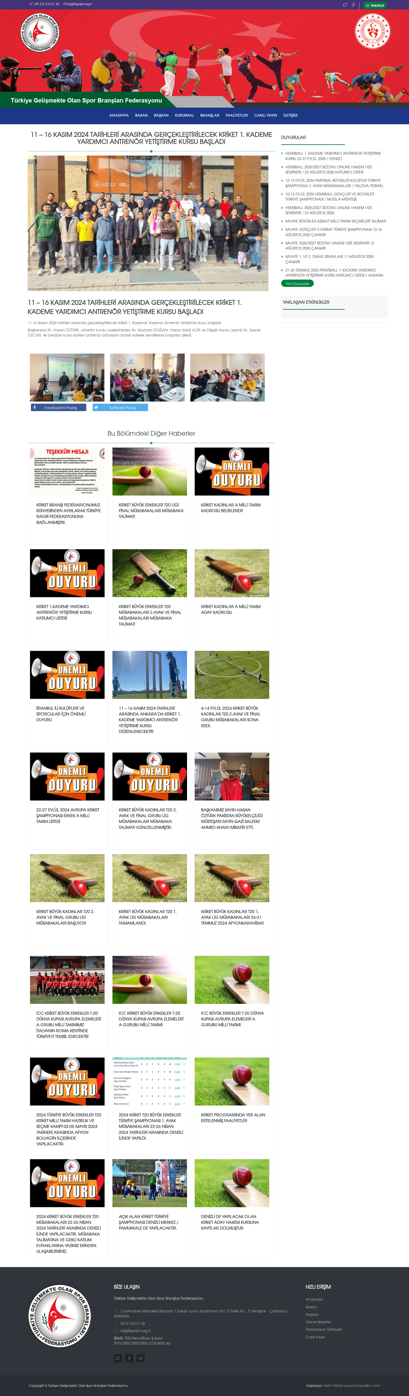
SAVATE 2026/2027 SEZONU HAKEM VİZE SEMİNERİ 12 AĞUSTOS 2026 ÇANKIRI (329, 245)
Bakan (311, 1306)
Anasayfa (314, 1299)
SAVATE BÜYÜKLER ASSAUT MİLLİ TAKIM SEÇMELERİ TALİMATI (335, 221)
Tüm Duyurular (297, 283)
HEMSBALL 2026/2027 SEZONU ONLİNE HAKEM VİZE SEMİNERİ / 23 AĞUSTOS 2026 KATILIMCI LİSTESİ (328, 169)
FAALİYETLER (237, 115)
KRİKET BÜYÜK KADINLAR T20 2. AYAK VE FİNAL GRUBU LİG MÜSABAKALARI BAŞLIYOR (65, 917)
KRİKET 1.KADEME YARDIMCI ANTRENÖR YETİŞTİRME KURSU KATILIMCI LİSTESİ (64, 612)
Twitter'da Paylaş (122, 407)
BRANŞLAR (209, 115)
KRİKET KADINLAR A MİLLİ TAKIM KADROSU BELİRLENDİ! (231, 507)
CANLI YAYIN (265, 115)
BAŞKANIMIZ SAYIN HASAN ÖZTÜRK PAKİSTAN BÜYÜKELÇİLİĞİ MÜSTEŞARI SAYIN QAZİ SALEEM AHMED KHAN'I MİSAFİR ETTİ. (232, 818)
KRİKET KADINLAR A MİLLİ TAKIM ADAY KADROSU (231, 609)
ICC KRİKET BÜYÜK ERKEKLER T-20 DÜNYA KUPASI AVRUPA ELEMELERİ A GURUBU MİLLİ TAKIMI (151, 1018)
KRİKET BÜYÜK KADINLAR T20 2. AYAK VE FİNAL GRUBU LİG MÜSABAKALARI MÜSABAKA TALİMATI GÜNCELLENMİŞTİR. (148, 818)
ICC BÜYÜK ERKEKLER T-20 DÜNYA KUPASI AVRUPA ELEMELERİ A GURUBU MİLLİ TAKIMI (232, 1018)
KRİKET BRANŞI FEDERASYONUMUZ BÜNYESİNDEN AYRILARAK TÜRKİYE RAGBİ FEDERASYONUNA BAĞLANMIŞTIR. (68, 513)
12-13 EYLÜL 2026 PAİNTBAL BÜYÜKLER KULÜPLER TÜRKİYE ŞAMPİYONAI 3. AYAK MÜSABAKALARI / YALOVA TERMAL (334, 183)
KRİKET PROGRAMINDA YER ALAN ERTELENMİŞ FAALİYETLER (233, 1117)
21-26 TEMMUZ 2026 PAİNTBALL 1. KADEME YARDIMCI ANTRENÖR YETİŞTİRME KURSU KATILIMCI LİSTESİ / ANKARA (334, 272)
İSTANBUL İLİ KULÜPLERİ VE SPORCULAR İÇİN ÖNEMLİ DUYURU (60, 714)
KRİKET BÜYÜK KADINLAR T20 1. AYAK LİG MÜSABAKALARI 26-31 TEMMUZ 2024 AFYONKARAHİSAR (232, 917)
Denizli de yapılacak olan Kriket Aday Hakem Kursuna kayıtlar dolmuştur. (230, 1222)
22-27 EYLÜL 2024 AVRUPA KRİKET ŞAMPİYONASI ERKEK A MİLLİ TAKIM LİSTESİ (67, 815)
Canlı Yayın (315, 1337)
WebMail (377, 5)
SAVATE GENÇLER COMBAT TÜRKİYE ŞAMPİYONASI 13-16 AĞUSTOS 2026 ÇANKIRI (333, 232)
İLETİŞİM (291, 115)
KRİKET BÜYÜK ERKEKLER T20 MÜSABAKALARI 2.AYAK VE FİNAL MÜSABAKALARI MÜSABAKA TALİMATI (150, 615)
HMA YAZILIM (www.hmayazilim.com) (352, 1385)
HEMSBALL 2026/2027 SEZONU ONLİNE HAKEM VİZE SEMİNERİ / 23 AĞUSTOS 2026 (328, 210)
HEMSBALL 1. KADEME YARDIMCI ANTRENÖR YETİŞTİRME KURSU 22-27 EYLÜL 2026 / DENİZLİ (333, 155)
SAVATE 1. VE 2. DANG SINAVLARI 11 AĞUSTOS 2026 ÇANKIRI (329, 259)
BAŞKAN (161, 115)
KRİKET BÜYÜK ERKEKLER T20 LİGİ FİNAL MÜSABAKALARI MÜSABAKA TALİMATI (151, 510)
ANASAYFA (119, 115)
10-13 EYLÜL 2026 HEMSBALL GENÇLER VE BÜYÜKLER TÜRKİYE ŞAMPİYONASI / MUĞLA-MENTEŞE (329, 196)
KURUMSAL (184, 115)
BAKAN (141, 115)
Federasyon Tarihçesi (323, 1329)
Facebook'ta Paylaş (61, 407)
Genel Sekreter (318, 1321)
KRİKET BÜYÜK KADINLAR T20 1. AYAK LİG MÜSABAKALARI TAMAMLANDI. (148, 917)
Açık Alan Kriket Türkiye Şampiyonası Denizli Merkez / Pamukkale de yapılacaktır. (148, 1222)
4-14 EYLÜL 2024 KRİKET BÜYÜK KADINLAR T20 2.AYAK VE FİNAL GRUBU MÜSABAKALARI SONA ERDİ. (231, 716)
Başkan (312, 1314)
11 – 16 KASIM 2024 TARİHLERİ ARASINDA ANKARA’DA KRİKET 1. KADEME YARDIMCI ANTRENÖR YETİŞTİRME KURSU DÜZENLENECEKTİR (150, 719)
